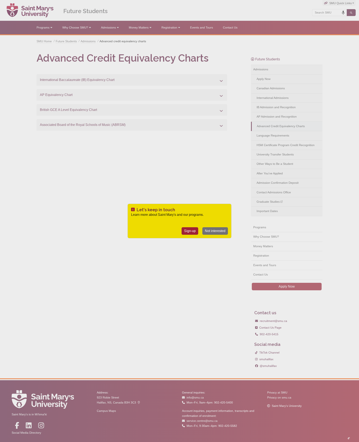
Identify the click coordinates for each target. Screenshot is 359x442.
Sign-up (190, 231)
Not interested (215, 231)
